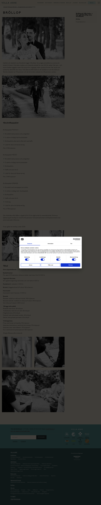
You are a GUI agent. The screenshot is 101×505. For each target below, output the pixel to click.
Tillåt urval (50, 265)
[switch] (43, 259)
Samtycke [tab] (29, 243)
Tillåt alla (70, 265)
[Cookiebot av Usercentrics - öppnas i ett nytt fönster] (74, 239)
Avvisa (30, 265)
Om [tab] (71, 243)
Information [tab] (50, 243)
